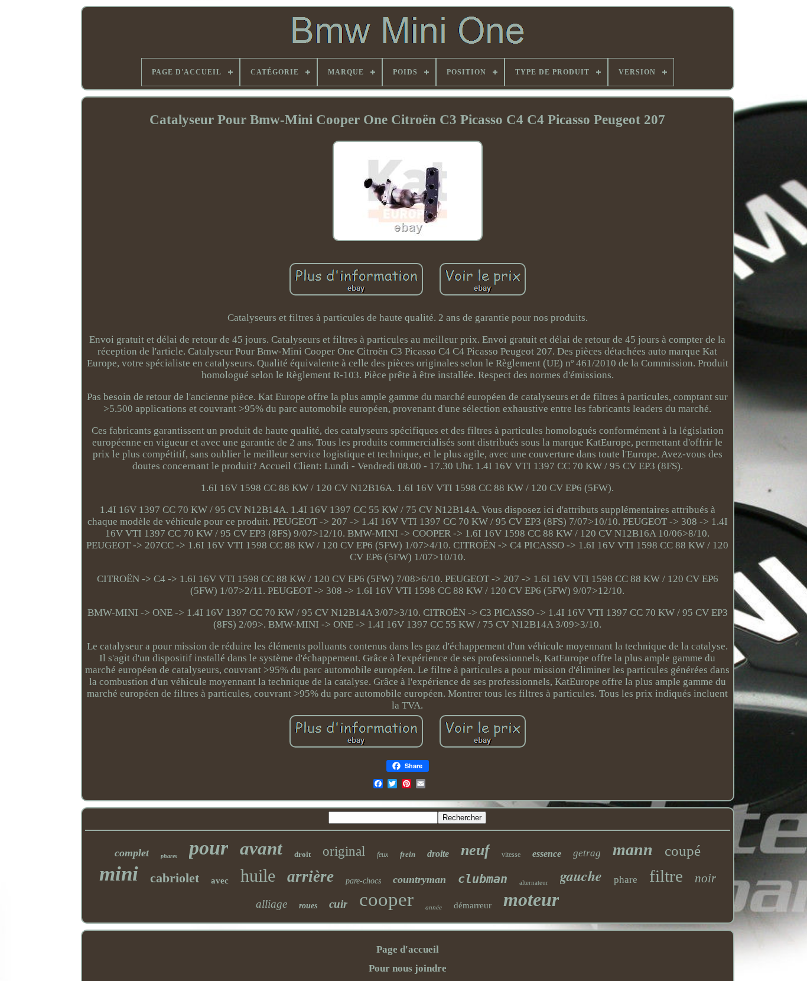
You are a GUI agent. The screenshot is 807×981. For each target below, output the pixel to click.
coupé (683, 851)
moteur (531, 899)
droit (302, 854)
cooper (386, 899)
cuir (338, 904)
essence (546, 854)
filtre (666, 875)
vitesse (511, 854)
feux (382, 854)
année (433, 907)
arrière (310, 876)
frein (407, 854)
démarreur (473, 905)
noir (705, 878)
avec (220, 880)
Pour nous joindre (408, 968)
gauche (581, 876)
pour (208, 848)
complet (132, 853)
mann (633, 849)
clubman (482, 879)
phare (625, 879)
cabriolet (174, 877)
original (344, 851)
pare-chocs (363, 880)
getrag (587, 853)
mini (118, 873)
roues (308, 905)
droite (438, 854)
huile (257, 875)
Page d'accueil (407, 949)
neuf (475, 850)
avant (261, 848)
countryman (419, 879)
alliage (271, 904)
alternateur (533, 882)
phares (169, 856)
